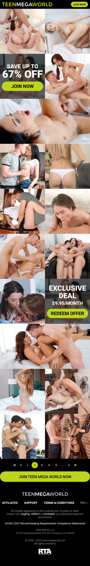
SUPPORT (30, 502)
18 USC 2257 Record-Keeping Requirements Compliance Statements (45, 523)
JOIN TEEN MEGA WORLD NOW (45, 477)
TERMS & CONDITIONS (59, 502)
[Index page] (30, 4)
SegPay (25, 514)
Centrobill (48, 514)
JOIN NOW (79, 4)
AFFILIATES (10, 502)
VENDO (35, 514)
